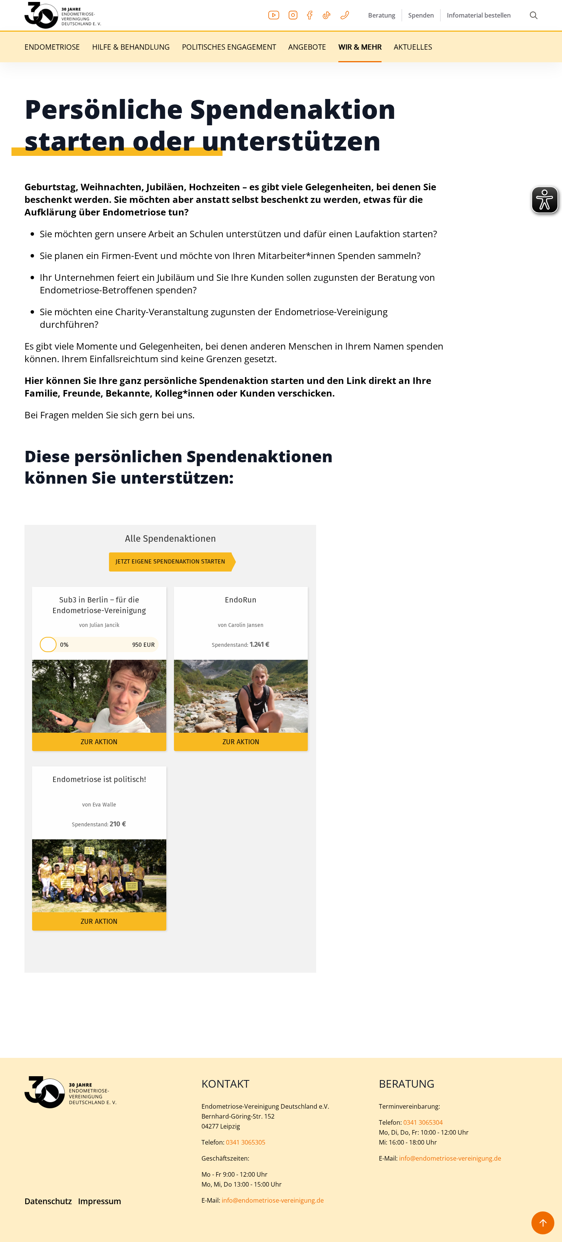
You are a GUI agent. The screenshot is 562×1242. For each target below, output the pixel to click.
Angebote (307, 47)
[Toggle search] (534, 15)
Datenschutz (48, 1201)
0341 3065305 (245, 1142)
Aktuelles (413, 47)
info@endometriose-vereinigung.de (273, 1200)
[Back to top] (542, 1222)
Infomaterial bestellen (479, 15)
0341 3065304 (423, 1122)
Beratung (381, 15)
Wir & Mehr (360, 47)
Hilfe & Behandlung (131, 47)
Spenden (421, 15)
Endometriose (52, 47)
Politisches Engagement (229, 47)
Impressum (99, 1201)
